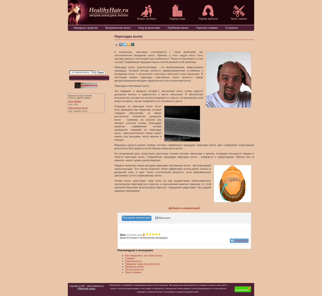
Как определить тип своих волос (143, 255)
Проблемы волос (178, 27)
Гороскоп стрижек (207, 27)
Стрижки (130, 258)
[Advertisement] (88, 51)
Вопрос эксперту (146, 18)
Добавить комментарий (184, 208)
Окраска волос (133, 261)
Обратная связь (86, 288)
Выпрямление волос (118, 27)
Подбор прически (208, 18)
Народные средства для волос (142, 264)
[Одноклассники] (129, 44)
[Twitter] (125, 44)
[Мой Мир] (133, 44)
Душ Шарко (74, 101)
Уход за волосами (149, 27)
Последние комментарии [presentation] (137, 217)
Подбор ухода (177, 18)
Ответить (241, 240)
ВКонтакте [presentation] (164, 218)
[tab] (136, 218)
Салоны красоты (134, 269)
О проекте (231, 27)
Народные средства (85, 27)
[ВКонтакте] (121, 44)
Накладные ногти (78, 107)
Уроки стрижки (239, 18)
